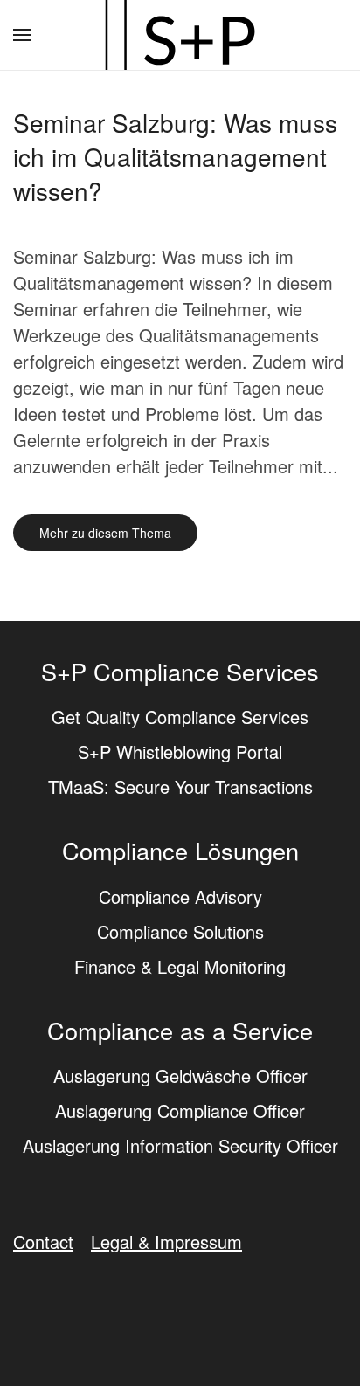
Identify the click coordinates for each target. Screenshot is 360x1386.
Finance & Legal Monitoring (180, 966)
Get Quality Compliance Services (180, 716)
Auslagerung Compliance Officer (180, 1110)
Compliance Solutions (180, 931)
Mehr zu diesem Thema (105, 532)
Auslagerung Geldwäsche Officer (180, 1075)
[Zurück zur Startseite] (180, 35)
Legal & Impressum (166, 1241)
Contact (43, 1241)
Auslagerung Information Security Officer (180, 1145)
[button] (22, 35)
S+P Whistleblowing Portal (180, 751)
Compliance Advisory (180, 896)
